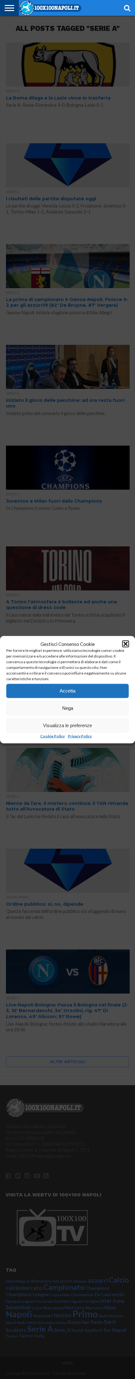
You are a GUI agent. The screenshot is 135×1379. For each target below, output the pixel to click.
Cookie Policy (52, 735)
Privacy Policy (80, 735)
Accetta (67, 690)
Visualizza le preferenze (67, 725)
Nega (67, 708)
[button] (125, 644)
